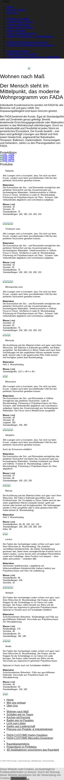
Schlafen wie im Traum (20, 21)
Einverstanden (18, 778)
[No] (28, 779)
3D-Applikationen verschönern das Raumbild (33, 57)
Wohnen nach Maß (18, 18)
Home (10, 7)
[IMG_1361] (32, 158)
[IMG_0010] (32, 160)
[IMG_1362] (32, 156)
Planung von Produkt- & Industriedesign (30, 36)
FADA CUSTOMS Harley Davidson (27, 42)
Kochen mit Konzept (18, 24)
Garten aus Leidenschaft (21, 33)
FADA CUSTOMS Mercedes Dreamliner (30, 45)
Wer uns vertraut (16, 10)
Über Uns (12, 12)
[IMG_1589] (32, 154)
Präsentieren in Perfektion (22, 54)
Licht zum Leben (16, 30)
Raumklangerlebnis (18, 51)
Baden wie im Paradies (20, 27)
